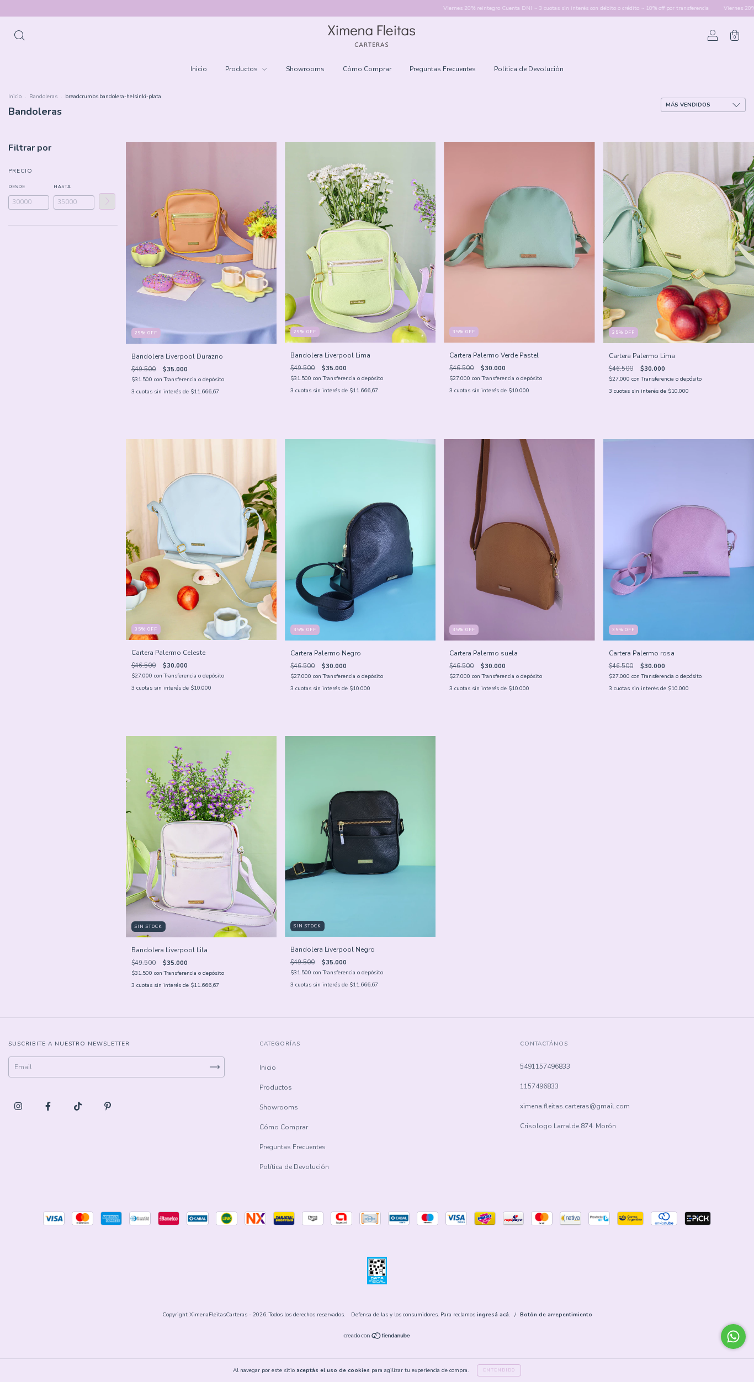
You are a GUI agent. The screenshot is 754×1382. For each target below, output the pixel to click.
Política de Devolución (529, 69)
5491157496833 (545, 1066)
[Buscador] (19, 37)
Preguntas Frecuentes (443, 69)
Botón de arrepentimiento (556, 1315)
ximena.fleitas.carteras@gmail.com (575, 1106)
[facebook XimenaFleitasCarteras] (49, 1106)
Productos (242, 69)
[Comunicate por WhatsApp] (733, 1336)
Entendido (499, 1370)
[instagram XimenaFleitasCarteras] (19, 1106)
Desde (16, 187)
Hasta (62, 187)
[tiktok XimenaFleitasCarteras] (78, 1106)
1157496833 (539, 1086)
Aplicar (107, 201)
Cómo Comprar (367, 69)
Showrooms (305, 69)
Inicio (198, 69)
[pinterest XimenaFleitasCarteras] (108, 1106)
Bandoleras (43, 96)
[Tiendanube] (377, 1337)
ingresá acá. (494, 1315)
